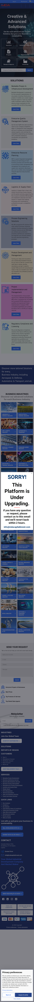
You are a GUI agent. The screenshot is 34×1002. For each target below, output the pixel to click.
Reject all (8, 995)
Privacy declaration (7, 990)
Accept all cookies (23, 995)
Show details (17, 999)
